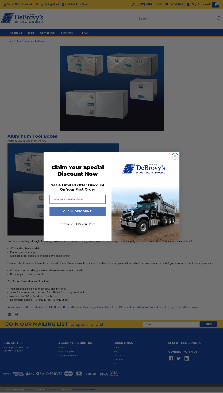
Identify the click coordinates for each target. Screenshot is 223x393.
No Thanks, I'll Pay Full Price (77, 224)
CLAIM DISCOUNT (77, 211)
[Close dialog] (175, 156)
